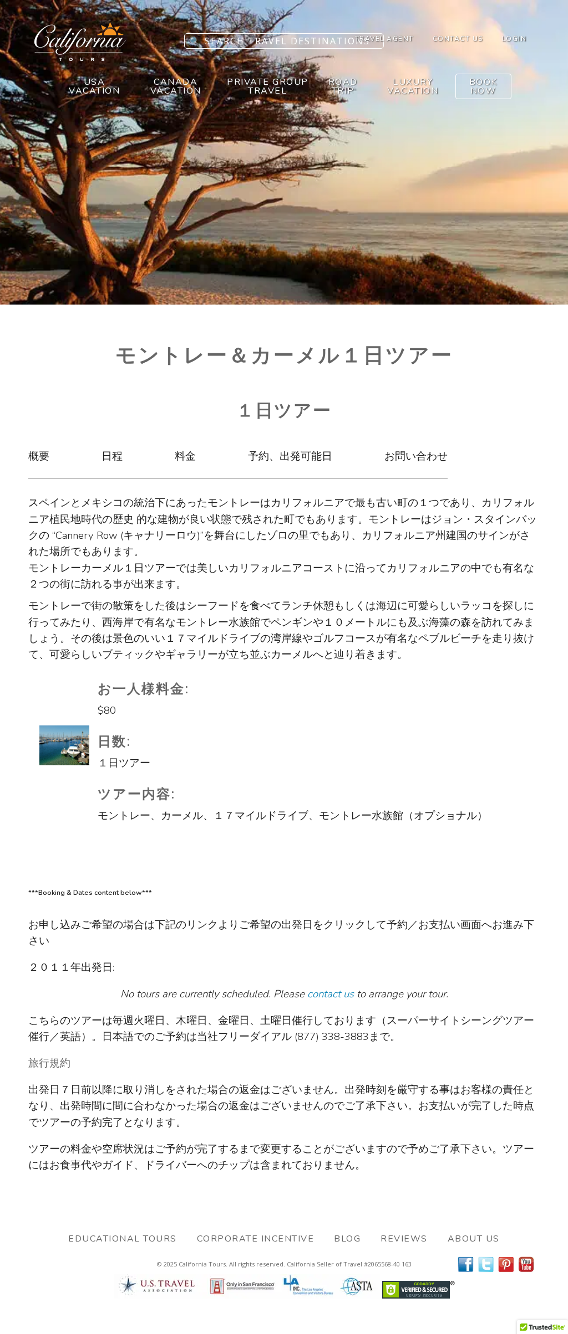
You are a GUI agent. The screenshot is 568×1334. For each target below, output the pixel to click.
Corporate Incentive (256, 1238)
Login (514, 38)
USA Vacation (94, 86)
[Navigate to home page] (80, 57)
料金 (185, 456)
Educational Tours (122, 1238)
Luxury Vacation (412, 86)
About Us (474, 1238)
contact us (330, 994)
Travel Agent (384, 38)
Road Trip (343, 86)
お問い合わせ (416, 456)
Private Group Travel (267, 86)
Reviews (404, 1238)
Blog (347, 1238)
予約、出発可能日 (290, 456)
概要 (38, 456)
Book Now (483, 86)
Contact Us (458, 38)
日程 (112, 456)
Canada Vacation (175, 86)
